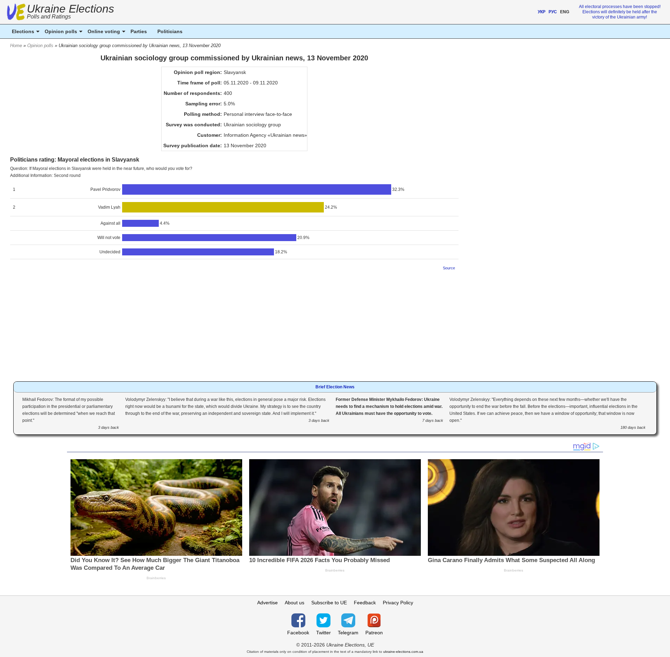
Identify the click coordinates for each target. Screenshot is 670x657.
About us (294, 602)
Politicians (170, 31)
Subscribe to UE (329, 602)
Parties (139, 31)
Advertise (267, 602)
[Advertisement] (234, 324)
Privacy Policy (398, 602)
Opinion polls (40, 45)
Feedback (365, 602)
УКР (541, 11)
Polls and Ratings (49, 17)
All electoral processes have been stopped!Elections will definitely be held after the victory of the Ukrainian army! (620, 12)
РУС (553, 11)
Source (449, 268)
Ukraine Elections (70, 12)
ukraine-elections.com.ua (403, 652)
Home (16, 45)
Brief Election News (335, 387)
